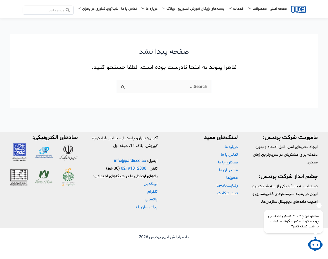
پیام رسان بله (147, 207)
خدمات (238, 8)
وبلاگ (171, 8)
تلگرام (152, 192)
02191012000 (133, 168)
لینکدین (151, 184)
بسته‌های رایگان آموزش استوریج (201, 8)
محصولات (260, 8)
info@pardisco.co (130, 161)
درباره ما (152, 8)
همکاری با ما (228, 162)
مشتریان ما (228, 170)
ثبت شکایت (227, 193)
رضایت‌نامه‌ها (227, 185)
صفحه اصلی (278, 8)
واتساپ (151, 199)
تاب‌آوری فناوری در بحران (100, 8)
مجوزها (232, 178)
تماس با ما (129, 8)
